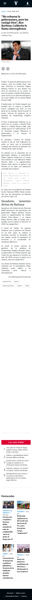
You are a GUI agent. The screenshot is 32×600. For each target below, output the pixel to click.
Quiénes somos (20, 593)
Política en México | (7, 511)
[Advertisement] (16, 361)
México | (21, 555)
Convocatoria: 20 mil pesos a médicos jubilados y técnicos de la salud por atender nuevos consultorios (8, 568)
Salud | (6, 554)
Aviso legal (10, 593)
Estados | (21, 511)
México (3, 11)
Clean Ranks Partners (12, 596)
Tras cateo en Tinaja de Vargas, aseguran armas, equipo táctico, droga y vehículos (17, 450)
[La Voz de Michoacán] (16, 3)
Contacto (24, 596)
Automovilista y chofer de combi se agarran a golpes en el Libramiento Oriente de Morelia (17, 463)
